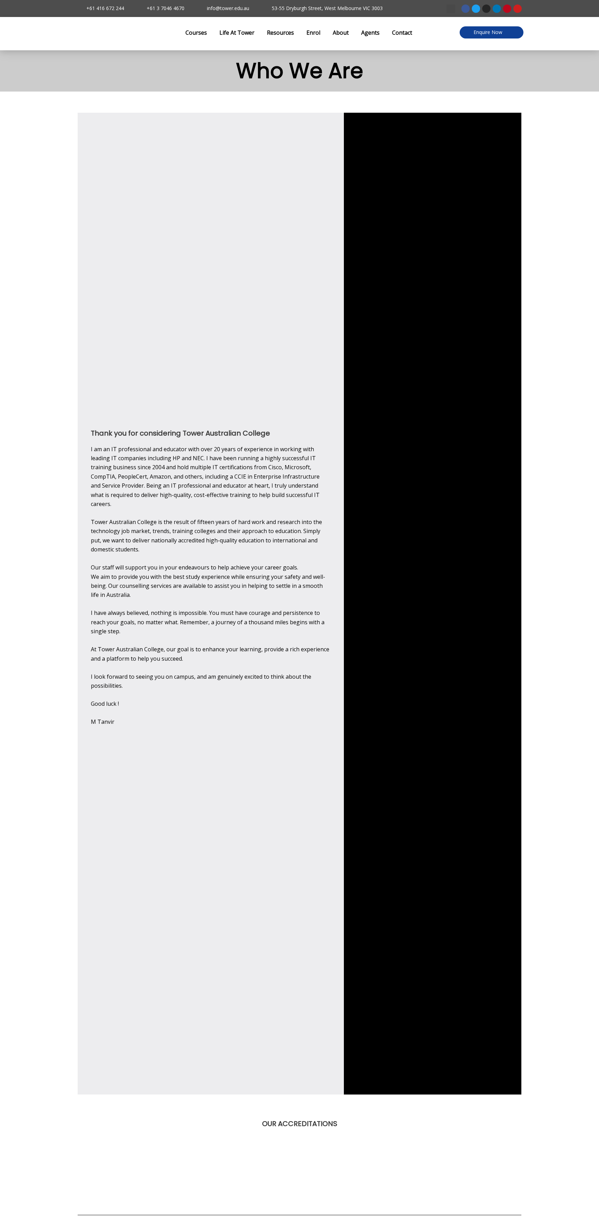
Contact (402, 32)
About (341, 32)
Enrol (313, 32)
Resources (280, 32)
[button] (450, 9)
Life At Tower (236, 32)
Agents (370, 32)
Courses (196, 32)
